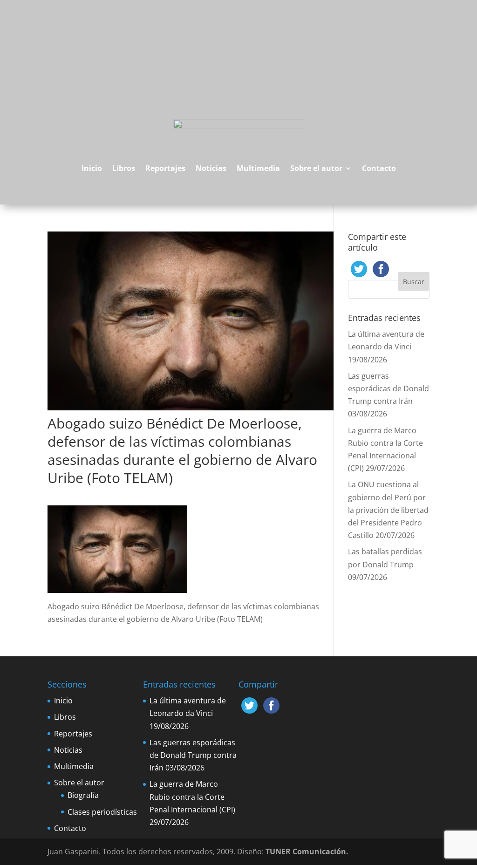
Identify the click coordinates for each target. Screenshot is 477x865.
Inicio (92, 168)
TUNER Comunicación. (307, 851)
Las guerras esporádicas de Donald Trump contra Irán (388, 388)
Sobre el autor (316, 168)
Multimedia (258, 168)
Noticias (211, 168)
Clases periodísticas (102, 812)
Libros (123, 168)
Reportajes (165, 168)
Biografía (83, 795)
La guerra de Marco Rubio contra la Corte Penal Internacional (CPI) (192, 796)
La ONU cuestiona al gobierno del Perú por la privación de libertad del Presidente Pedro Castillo (388, 509)
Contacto (379, 168)
